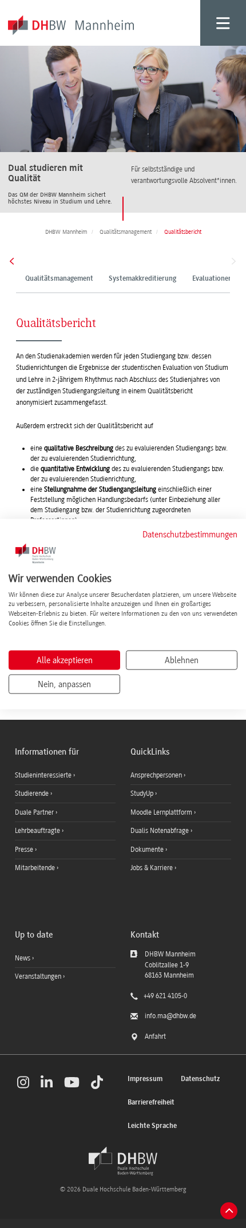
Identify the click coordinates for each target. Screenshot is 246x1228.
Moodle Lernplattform (162, 812)
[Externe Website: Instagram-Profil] (23, 1082)
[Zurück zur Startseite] (123, 1161)
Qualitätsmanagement (59, 279)
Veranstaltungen (38, 976)
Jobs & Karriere (152, 868)
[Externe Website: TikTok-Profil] (97, 1082)
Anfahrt (155, 1036)
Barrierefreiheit (151, 1102)
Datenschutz (200, 1079)
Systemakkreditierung (142, 279)
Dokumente (147, 850)
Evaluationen (212, 279)
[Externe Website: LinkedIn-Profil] (46, 1082)
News (22, 958)
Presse (25, 850)
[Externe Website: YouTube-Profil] (72, 1082)
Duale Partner (35, 812)
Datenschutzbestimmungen (189, 534)
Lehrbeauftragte (38, 831)
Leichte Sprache (152, 1126)
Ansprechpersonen (157, 775)
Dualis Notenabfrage (160, 831)
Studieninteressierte (44, 775)
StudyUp (142, 794)
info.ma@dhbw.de (170, 1016)
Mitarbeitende (36, 868)
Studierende (32, 794)
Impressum (145, 1079)
